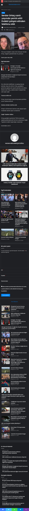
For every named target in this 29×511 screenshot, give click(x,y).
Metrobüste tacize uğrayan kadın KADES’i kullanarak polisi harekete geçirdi (21, 204)
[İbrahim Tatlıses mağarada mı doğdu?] (6, 348)
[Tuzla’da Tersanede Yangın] (21, 232)
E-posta (3, 275)
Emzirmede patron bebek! (18, 388)
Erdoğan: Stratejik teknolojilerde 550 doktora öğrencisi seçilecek (17, 67)
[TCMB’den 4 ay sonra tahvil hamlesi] (6, 403)
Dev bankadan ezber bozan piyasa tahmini (18, 382)
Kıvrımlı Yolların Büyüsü (7, 237)
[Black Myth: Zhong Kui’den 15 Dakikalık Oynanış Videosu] (6, 419)
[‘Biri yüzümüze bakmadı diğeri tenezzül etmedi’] (7, 197)
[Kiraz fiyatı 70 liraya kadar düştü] (6, 429)
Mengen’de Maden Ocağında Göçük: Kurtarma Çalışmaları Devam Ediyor (14, 327)
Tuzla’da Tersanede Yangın (20, 238)
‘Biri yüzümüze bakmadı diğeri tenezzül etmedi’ (5, 204)
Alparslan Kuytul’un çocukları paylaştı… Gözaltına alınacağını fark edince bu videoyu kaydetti (21, 221)
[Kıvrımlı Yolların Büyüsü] (7, 232)
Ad (2, 270)
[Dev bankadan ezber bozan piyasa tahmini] (6, 383)
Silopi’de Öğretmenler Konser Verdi (7, 219)
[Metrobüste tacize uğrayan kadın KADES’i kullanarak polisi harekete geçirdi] (21, 197)
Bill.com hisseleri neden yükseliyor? (11, 423)
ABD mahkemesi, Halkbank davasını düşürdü (18, 314)
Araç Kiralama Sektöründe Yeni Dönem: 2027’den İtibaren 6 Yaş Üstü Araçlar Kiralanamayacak (18, 410)
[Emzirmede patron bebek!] (6, 390)
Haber (9, 9)
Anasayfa (4, 9)
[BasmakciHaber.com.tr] (14, 4)
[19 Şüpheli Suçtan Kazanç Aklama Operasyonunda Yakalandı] (6, 308)
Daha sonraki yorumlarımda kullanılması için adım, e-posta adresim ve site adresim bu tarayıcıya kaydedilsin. (14, 289)
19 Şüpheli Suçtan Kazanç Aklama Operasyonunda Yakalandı (18, 308)
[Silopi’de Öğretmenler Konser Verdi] (7, 214)
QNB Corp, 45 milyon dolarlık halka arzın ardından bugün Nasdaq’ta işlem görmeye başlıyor (13, 396)
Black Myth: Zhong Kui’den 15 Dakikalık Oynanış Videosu (18, 417)
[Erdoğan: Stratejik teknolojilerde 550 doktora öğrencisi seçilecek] (5, 67)
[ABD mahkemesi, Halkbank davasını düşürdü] (6, 315)
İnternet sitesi (4, 281)
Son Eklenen (14, 301)
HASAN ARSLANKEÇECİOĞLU (9, 27)
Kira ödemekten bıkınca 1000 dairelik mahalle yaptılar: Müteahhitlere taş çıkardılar (19, 376)
